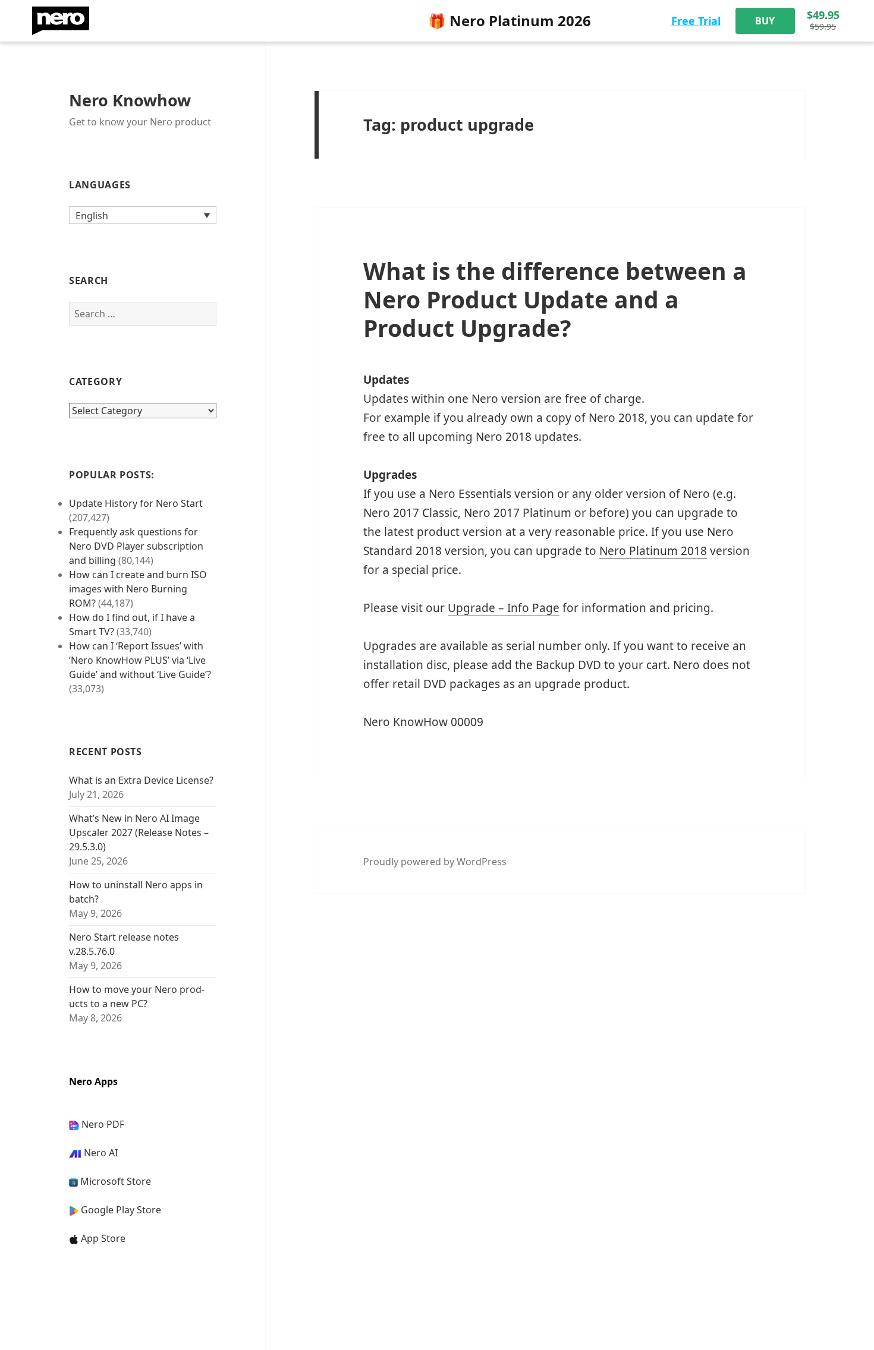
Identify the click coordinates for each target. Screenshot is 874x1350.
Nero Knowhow (130, 100)
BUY (765, 20)
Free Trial (696, 21)
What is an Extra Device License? (141, 780)
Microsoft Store (115, 1181)
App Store (103, 1238)
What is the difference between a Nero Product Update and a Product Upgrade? (555, 299)
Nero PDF (102, 1124)
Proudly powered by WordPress (435, 861)
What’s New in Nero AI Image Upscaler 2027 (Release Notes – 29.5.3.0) (139, 832)
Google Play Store (121, 1209)
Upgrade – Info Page (503, 608)
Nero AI (101, 1152)
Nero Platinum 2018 (653, 551)
